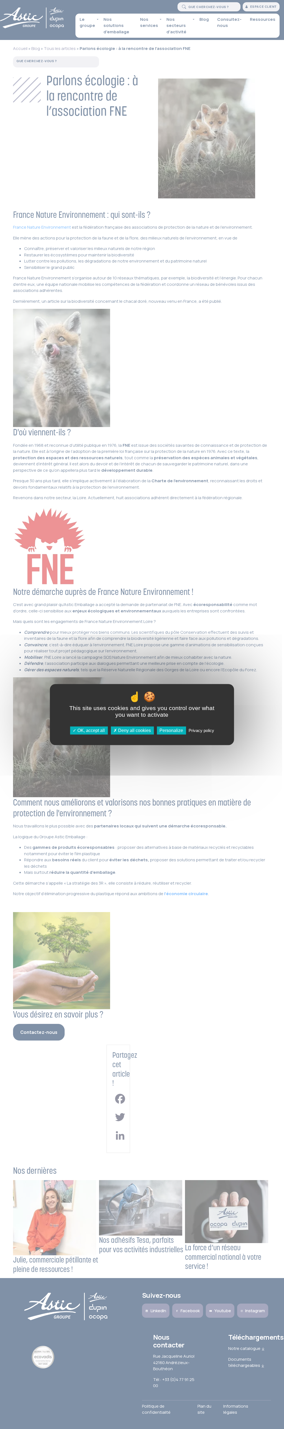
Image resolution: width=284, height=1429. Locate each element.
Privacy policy (201, 730)
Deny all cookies (134, 730)
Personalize (171, 730)
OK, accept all (90, 730)
